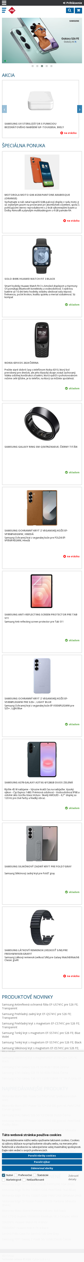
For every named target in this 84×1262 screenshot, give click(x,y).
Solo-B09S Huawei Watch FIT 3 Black (29, 279)
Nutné (9, 1175)
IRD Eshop (20, 10)
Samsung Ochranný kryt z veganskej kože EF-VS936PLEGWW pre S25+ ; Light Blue (36, 700)
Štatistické (42, 1175)
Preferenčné (25, 1175)
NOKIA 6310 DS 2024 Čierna (21, 362)
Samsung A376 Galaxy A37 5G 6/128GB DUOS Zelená (38, 782)
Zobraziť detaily (73, 1177)
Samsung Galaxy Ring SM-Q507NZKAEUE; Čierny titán (40, 446)
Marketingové (13, 1179)
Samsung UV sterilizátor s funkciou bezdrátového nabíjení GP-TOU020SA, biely (34, 125)
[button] (32, 66)
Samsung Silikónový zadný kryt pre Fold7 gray (37, 866)
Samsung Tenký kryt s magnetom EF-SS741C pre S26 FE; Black (41, 1042)
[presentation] (4, 109)
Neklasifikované (35, 1179)
